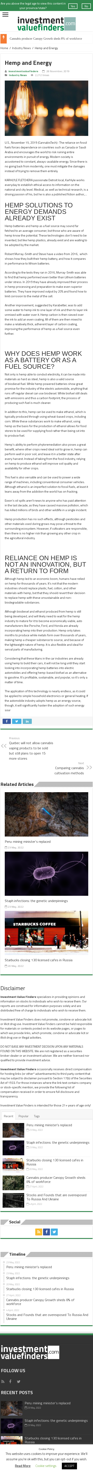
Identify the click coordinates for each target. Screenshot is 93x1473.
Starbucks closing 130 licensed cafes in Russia (38, 960)
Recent (8, 1116)
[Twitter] (54, 1232)
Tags (37, 1116)
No (86, 6)
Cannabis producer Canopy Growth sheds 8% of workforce (46, 38)
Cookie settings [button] (45, 1465)
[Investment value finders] (46, 23)
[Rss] (38, 1232)
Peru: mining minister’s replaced (28, 841)
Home (4, 48)
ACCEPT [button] (69, 1466)
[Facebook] (46, 1232)
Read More (22, 1465)
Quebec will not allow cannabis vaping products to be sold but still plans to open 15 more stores (31, 748)
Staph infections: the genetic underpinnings (36, 900)
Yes (73, 6)
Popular (24, 1116)
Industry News (21, 48)
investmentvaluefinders (23, 71)
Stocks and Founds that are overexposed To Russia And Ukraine (56, 1197)
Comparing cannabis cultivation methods (69, 768)
